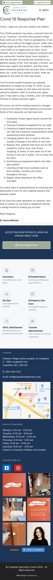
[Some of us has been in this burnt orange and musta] (38, 484)
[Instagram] (18, 468)
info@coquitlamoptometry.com (25, 377)
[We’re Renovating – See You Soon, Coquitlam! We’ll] (38, 509)
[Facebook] (7, 468)
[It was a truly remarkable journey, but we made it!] (14, 484)
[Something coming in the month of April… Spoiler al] (14, 534)
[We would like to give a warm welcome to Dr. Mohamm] (38, 534)
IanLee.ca (33, 575)
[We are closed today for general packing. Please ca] (14, 509)
